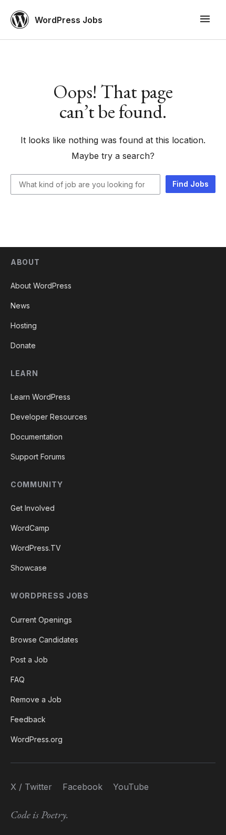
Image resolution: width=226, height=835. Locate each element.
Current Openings (41, 619)
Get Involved (33, 508)
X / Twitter (31, 787)
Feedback (28, 719)
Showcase (29, 567)
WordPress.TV (36, 547)
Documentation (37, 436)
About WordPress (41, 285)
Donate (23, 345)
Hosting (24, 325)
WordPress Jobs (68, 20)
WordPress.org (37, 739)
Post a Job (29, 659)
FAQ (18, 679)
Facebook (82, 787)
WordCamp (30, 527)
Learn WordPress (40, 396)
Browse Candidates (44, 639)
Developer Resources (49, 416)
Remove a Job (36, 699)
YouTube (131, 787)
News (20, 305)
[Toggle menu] (204, 19)
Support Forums (38, 456)
